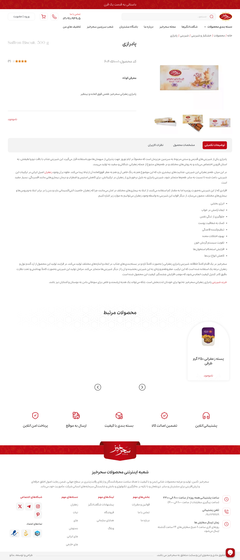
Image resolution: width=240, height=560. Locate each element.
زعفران (48, 172)
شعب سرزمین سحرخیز (100, 27)
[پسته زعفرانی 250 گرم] (208, 336)
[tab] (217, 27)
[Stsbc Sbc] (29, 506)
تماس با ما (75, 14)
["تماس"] (54, 16)
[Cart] (44, 17)
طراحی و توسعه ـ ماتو (21, 555)
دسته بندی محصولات (220, 27)
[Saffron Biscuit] (193, 122)
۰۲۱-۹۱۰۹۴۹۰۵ (71, 18)
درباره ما (148, 27)
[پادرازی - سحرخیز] (165, 122)
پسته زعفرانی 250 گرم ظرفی (208, 361)
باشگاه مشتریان (128, 27)
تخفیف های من (72, 27)
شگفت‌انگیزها (190, 27)
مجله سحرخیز (167, 27)
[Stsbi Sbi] (38, 506)
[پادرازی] (220, 122)
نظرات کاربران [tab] (155, 145)
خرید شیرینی (219, 282)
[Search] (212, 16)
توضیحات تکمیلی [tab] (215, 145)
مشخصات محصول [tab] (184, 145)
